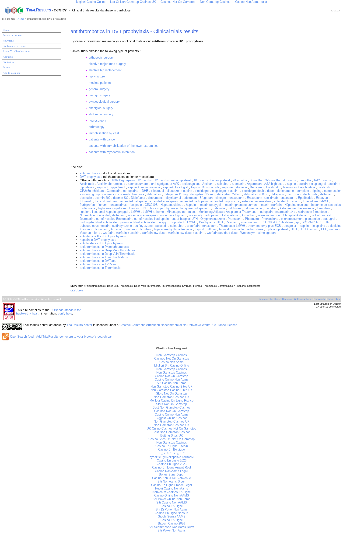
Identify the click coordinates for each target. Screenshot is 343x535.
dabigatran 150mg (202, 194)
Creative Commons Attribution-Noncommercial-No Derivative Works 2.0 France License (178, 325)
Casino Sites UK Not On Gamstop (171, 439)
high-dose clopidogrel (112, 208)
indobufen (235, 208)
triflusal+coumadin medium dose (241, 229)
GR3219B (152, 204)
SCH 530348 (268, 222)
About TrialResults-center (16, 51)
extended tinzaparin (287, 201)
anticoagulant (191, 183)
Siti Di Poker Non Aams (172, 509)
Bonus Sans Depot (171, 474)
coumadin (109, 194)
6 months (305, 180)
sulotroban (177, 225)
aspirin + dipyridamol (111, 187)
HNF (144, 208)
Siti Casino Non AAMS (171, 502)
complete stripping (309, 190)
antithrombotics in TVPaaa (98, 264)
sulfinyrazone (144, 225)
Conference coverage (14, 46)
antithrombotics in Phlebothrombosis (104, 246)
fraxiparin (136, 204)
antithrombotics (90, 173)
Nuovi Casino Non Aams (171, 488)
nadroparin (266, 211)
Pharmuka (252, 218)
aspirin (292, 183)
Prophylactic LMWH (183, 222)
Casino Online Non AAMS (171, 495)
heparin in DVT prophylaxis (98, 239)
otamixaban (266, 215)
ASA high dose (274, 183)
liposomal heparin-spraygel (110, 211)
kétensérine (306, 208)
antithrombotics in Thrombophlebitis (104, 257)
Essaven (322, 197)
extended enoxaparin (164, 201)
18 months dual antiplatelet (212, 180)
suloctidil (161, 225)
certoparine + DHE (136, 190)
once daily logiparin (173, 215)
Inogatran (271, 208)
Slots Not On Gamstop (171, 393)
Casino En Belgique (171, 449)
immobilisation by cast (104, 133)
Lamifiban (324, 208)
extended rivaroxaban (257, 201)
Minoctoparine (176, 211)
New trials (8, 40)
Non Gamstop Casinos (171, 355)
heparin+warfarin (271, 204)
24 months (240, 180)
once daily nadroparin (204, 215)
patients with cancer (102, 139)
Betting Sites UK (171, 435)
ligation (85, 211)
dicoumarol (156, 197)
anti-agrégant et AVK (165, 183)
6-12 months (323, 180)
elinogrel (221, 197)
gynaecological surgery (104, 101)
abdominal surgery (101, 114)
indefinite (219, 208)
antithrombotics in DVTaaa (98, 260)
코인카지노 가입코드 (172, 453)
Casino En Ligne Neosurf (171, 513)
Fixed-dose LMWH (316, 201)
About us (8, 56)
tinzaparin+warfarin (124, 229)
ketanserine (288, 208)
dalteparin (278, 194)
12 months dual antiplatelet (173, 180)
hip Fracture (97, 76)
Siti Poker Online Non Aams (171, 499)
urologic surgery (99, 95)
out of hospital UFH (185, 218)
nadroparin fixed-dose (313, 211)
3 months (256, 180)
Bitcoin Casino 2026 (171, 523)
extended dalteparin (134, 201)
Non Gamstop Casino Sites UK (171, 386)
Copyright (320, 299)
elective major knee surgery (107, 64)
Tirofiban (145, 229)
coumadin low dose (131, 194)
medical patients (100, 82)
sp (298, 222)
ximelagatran (267, 232)
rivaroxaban (249, 222)
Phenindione (270, 218)
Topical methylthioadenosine (173, 229)
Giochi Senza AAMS (172, 516)
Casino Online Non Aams (172, 379)
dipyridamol (173, 197)
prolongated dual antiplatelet (99, 222)
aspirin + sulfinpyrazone (144, 187)
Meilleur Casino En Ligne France (171, 400)
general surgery (99, 89)
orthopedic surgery (101, 57)
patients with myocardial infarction (112, 152)
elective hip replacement (105, 70)
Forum (6, 67)
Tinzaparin (101, 229)
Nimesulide (88, 215)
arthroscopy (97, 127)
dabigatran (154, 194)
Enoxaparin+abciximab (263, 197)
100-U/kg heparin (124, 180)
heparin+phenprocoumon (241, 204)
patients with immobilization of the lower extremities (123, 145)
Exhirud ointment (107, 201)
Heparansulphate (172, 204)
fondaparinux (118, 204)
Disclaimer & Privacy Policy (297, 299)
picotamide (313, 218)
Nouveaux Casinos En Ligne (171, 492)
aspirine (228, 187)
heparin (191, 204)
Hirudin (134, 208)
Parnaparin (235, 218)
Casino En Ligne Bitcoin (171, 446)
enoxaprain (288, 197)
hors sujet (157, 208)
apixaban (223, 183)
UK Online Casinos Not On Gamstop (171, 428)
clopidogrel (202, 190)
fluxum (103, 204)
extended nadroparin (194, 201)
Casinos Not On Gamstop (171, 358)
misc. (192, 211)
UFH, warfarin (330, 229)
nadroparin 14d (285, 211)
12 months (145, 180)
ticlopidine (319, 225)
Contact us (8, 62)
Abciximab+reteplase (111, 183)
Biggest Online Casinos (171, 418)
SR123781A (310, 222)
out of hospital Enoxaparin (114, 218)
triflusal (211, 229)
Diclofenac (138, 197)
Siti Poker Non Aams (172, 530)
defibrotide (310, 194)
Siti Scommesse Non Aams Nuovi (172, 527)
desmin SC (121, 197)
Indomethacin (253, 208)
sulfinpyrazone (122, 225)
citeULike (76, 290)
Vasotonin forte (90, 232)
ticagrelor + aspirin (297, 225)
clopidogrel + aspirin (226, 190)
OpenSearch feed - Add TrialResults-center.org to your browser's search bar (60, 336)
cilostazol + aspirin (180, 190)
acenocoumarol (138, 183)
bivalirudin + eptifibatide (299, 187)
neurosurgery (97, 120)
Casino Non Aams (171, 362)
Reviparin (232, 222)
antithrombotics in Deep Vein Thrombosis (107, 250)
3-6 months (273, 180)
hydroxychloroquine (179, 208)
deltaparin (327, 194)
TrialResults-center (79, 325)
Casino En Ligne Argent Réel (171, 467)
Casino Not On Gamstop (171, 376)
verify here (65, 313)
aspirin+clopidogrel (176, 187)
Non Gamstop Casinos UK (171, 397)
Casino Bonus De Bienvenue (171, 478)
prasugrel (329, 218)
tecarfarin (193, 225)
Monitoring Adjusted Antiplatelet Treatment (228, 211)
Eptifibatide (306, 197)
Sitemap (263, 299)
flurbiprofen (88, 204)
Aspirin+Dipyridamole (205, 187)
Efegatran (207, 197)
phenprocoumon (292, 218)
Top (338, 299)
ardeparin (238, 183)
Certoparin (114, 190)
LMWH (136, 211)
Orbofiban (249, 215)
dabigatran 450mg (256, 194)
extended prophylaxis (225, 201)
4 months (290, 180)
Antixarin (208, 183)
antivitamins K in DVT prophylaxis (103, 236)
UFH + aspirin (309, 229)
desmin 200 (103, 197)
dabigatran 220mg (229, 194)
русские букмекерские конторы (171, 457)
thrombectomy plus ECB (265, 225)
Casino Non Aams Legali (171, 471)
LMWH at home (154, 211)
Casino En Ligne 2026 (171, 460)
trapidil (200, 229)
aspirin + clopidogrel (313, 183)
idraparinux (203, 208)
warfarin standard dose (222, 232)
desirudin (86, 197)
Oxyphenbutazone (213, 218)
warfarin (108, 232)
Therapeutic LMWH (232, 225)
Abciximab (87, 183)
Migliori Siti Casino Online (171, 365)
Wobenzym (248, 232)
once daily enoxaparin (143, 215)
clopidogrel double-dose (258, 190)
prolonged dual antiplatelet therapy (144, 222)
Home (21, 18)
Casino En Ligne (172, 506)
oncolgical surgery (101, 108)
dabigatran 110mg (176, 194)
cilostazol (158, 190)
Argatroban (254, 183)
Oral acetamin (230, 215)
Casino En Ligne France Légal (171, 485)
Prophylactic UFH (211, 222)
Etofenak (86, 201)
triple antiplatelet (277, 229)
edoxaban (191, 197)
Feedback (275, 299)
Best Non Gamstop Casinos (171, 407)
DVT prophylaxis (91, 176)
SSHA (324, 222)
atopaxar (241, 187)
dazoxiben (294, 194)
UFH (294, 229)
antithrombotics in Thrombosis (100, 267)
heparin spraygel (210, 204)
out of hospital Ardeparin (293, 215)
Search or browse (12, 35)
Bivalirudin (273, 187)
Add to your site (11, 72)
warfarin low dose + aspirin (186, 232)
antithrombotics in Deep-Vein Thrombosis (107, 253)
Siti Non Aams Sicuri (172, 481)
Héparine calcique (296, 204)
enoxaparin (237, 197)
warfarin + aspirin (128, 232)
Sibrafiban (286, 222)
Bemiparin (257, 187)
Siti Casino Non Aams (171, 383)
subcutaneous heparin (95, 225)
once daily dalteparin (112, 215)
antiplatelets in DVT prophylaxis (101, 243)
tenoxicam (209, 225)
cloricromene (285, 190)
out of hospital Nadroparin (152, 218)
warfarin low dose (154, 232)
